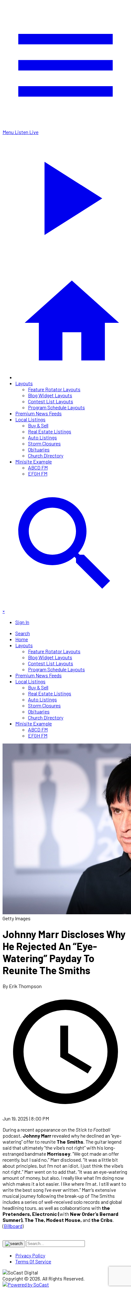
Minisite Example (33, 461)
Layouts (24, 383)
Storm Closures (44, 443)
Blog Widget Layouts (50, 395)
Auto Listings (42, 437)
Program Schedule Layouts (56, 407)
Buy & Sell (38, 425)
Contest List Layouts (50, 401)
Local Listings (30, 419)
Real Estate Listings (49, 431)
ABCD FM (38, 467)
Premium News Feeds (38, 413)
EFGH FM (37, 473)
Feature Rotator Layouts (54, 389)
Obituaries (39, 449)
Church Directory (45, 455)
